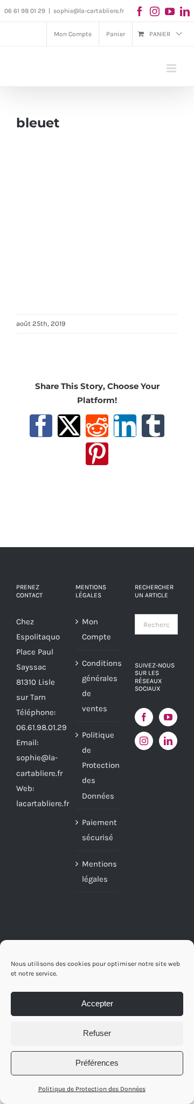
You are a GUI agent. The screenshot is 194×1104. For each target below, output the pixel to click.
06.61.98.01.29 (41, 727)
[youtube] (170, 11)
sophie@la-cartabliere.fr (88, 11)
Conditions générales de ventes (97, 685)
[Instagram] (144, 741)
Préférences (97, 1062)
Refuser (97, 1033)
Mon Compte (96, 629)
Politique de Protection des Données (92, 1089)
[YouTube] (168, 717)
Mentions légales (97, 871)
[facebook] (139, 11)
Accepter (97, 1003)
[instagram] (155, 11)
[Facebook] (144, 717)
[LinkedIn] (168, 741)
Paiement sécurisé (97, 829)
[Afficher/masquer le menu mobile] (172, 68)
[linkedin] (185, 11)
